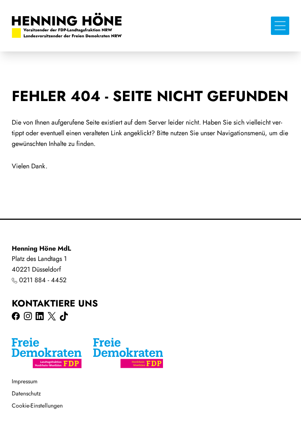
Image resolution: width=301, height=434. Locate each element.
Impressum (24, 381)
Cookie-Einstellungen (37, 405)
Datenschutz (26, 393)
